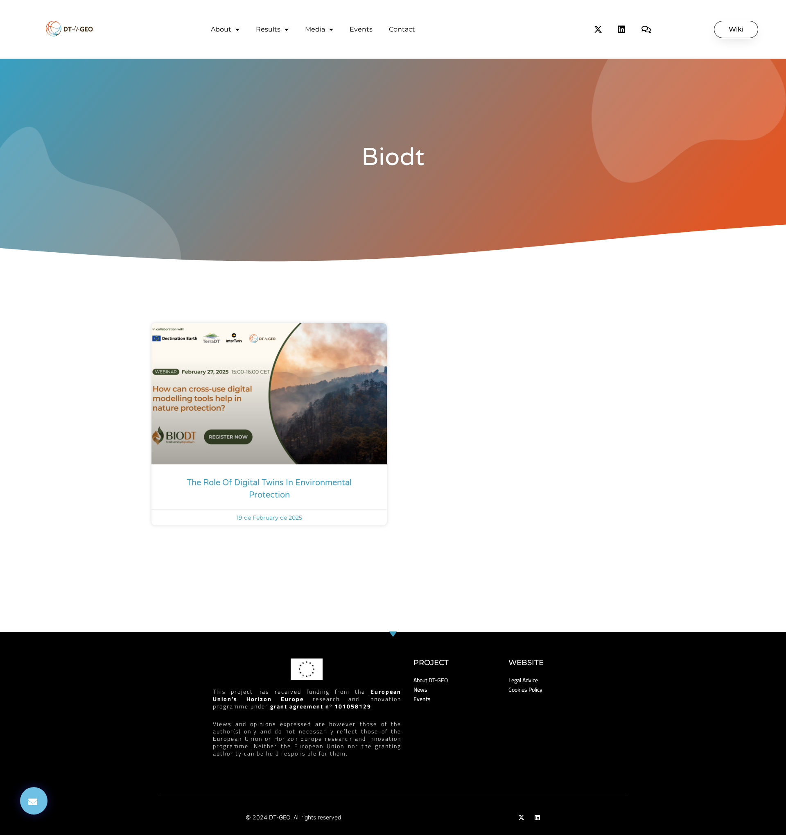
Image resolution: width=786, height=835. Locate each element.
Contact (402, 29)
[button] (33, 801)
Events (361, 29)
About (221, 29)
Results (268, 29)
